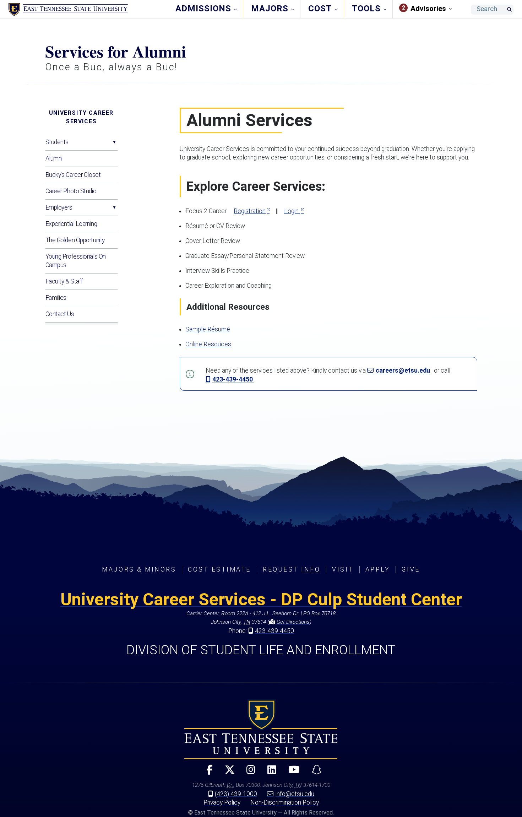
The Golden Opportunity (75, 240)
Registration (250, 211)
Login (292, 211)
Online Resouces (208, 344)
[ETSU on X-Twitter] (227, 773)
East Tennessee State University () (68, 9)
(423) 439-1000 (236, 793)
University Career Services (81, 117)
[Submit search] (509, 10)
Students (57, 142)
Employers (58, 207)
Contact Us (59, 314)
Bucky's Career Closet (73, 174)
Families (55, 297)
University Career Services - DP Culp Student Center (261, 599)
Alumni (53, 158)
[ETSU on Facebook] (206, 773)
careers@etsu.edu (403, 370)
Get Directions (292, 622)
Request (291, 569)
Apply (377, 569)
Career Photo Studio (71, 191)
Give (411, 569)
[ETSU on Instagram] (248, 773)
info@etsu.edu (295, 793)
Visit (343, 569)
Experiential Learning (71, 223)
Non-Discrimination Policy (284, 802)
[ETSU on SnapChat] (314, 773)
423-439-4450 (233, 379)
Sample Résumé (207, 329)
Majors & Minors (139, 569)
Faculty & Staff (64, 281)
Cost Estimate (219, 569)
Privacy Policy (221, 802)
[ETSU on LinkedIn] (269, 773)
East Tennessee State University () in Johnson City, (261, 729)
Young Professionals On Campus (75, 261)
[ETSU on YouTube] (291, 773)
